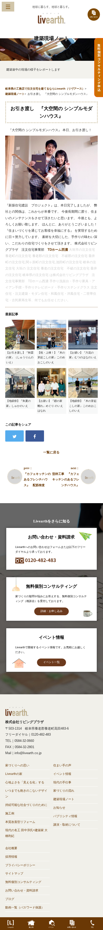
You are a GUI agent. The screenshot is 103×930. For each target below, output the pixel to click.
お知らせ (59, 807)
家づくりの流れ (63, 790)
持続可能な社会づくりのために (26, 805)
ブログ (9, 899)
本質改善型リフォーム (20, 822)
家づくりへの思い (17, 765)
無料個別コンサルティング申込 (99, 68)
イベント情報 (62, 774)
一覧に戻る (51, 452)
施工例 (9, 813)
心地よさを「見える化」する (24, 782)
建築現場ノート (63, 799)
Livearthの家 (13, 774)
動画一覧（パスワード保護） (24, 907)
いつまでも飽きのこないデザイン (26, 793)
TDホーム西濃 (58, 249)
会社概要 (11, 848)
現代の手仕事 (62, 782)
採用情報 (11, 856)
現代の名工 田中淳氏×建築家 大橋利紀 (26, 833)
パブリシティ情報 (65, 816)
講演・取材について (66, 824)
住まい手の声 (62, 765)
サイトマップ (14, 873)
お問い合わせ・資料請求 (21, 890)
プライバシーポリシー (20, 865)
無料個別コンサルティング (23, 882)
